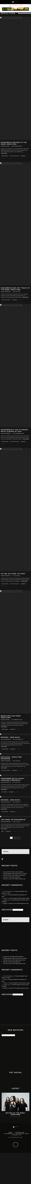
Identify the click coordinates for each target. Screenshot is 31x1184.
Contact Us (16, 1134)
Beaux (5, 903)
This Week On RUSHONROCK (13, 819)
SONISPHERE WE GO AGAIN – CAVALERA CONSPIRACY (13, 779)
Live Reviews (4, 791)
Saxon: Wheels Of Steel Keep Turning (19, 898)
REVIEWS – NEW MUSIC (10, 737)
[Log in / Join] (29, 2)
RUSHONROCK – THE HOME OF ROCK (16, 1133)
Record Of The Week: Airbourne (11, 877)
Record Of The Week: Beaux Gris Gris (19, 903)
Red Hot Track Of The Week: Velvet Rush (14, 875)
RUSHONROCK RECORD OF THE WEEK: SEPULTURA (14, 143)
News (2, 831)
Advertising (19, 1132)
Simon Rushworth (6, 291)
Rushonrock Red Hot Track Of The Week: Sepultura (15, 288)
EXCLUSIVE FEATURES (14, 155)
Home (10, 1132)
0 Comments (23, 155)
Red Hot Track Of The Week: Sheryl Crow (14, 879)
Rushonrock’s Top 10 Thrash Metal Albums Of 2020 (14, 430)
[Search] (27, 2)
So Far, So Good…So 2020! (13, 573)
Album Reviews (4, 155)
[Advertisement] (15, 935)
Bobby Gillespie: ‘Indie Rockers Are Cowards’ (15, 873)
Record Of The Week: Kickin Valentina (13, 872)
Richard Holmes (5, 146)
